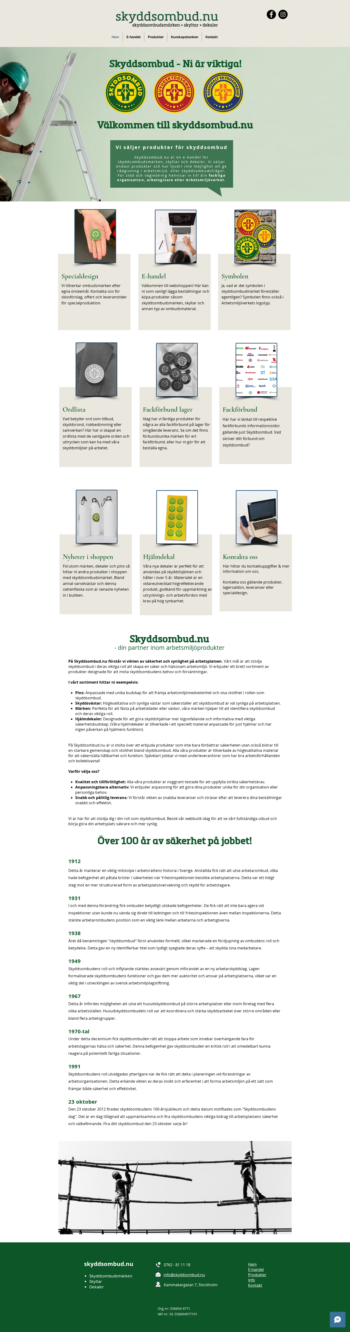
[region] (95, 265)
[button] (155, 37)
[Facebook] (271, 14)
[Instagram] (283, 14)
